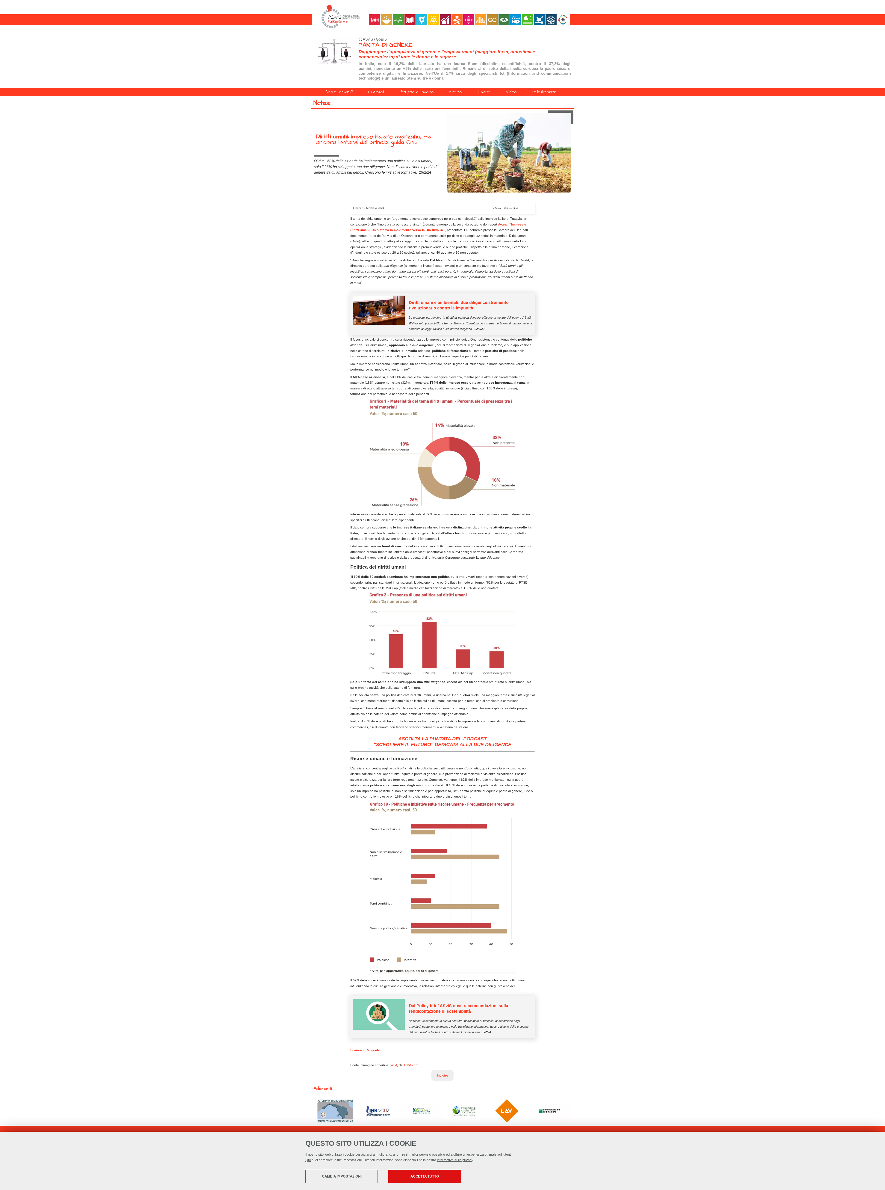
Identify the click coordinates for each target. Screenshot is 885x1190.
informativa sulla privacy (455, 1160)
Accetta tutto (424, 1176)
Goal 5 (381, 39)
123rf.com (411, 1065)
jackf (393, 1065)
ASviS (368, 39)
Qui (308, 1160)
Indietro (442, 1075)
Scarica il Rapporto (365, 1050)
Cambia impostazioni (342, 1176)
